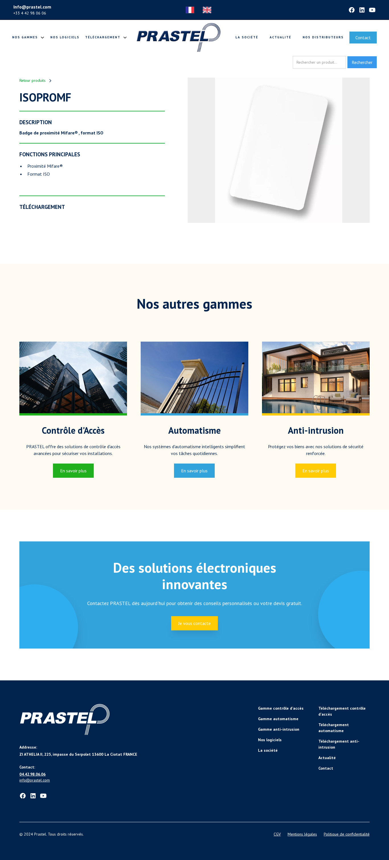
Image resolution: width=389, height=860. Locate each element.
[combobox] (191, 10)
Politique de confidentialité (347, 834)
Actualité (280, 37)
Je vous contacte (194, 623)
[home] (178, 37)
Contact (363, 37)
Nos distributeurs (323, 37)
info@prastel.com (34, 780)
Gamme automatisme (278, 718)
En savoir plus (73, 470)
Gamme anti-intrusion (278, 729)
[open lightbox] (279, 150)
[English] (208, 10)
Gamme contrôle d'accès (281, 708)
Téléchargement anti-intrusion (338, 744)
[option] (208, 10)
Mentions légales (302, 834)
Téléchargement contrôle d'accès (342, 711)
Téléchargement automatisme (333, 727)
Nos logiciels (64, 37)
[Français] (191, 10)
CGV (277, 834)
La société (247, 37)
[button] (28, 37)
